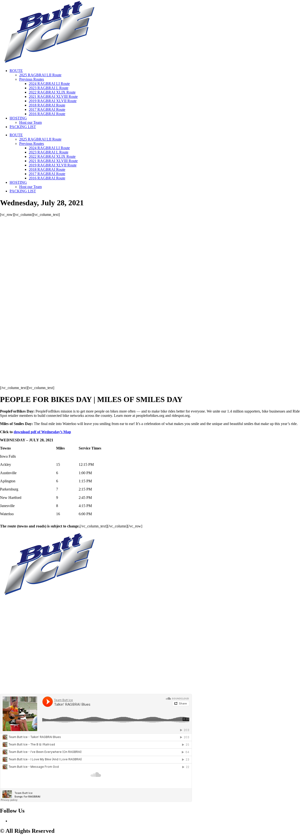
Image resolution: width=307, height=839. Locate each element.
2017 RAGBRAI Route (47, 109)
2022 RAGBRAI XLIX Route (52, 92)
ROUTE (16, 71)
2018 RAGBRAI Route (47, 105)
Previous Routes (31, 79)
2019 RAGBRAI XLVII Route (53, 101)
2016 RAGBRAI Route (47, 114)
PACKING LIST (23, 127)
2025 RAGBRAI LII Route (40, 75)
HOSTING (18, 118)
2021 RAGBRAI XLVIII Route (53, 97)
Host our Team (30, 122)
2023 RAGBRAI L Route (48, 88)
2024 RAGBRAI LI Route (49, 84)
